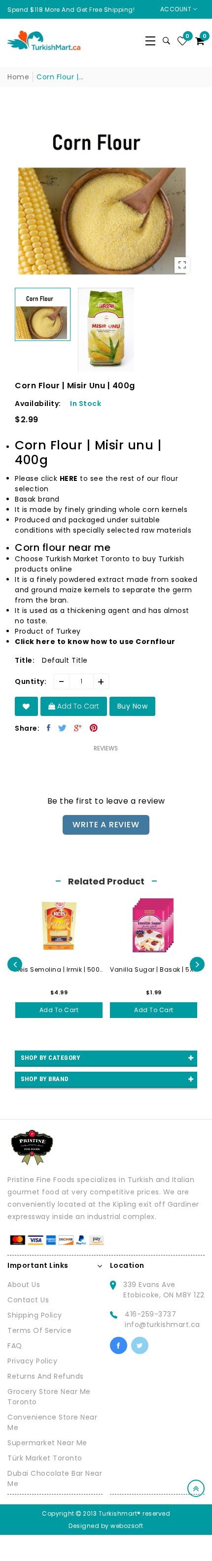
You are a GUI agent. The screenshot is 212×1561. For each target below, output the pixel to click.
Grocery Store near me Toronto (49, 1397)
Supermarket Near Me (47, 1443)
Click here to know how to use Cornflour (95, 641)
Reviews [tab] (106, 748)
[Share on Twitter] (62, 727)
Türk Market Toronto (44, 1458)
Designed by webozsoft (106, 1526)
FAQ (14, 1346)
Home (18, 77)
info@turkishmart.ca (162, 1324)
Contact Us (28, 1300)
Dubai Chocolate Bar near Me (54, 1478)
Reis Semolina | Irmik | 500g (59, 969)
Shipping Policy (34, 1315)
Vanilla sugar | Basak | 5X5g (154, 969)
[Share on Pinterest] (94, 727)
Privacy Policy (32, 1361)
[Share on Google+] (78, 727)
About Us (23, 1285)
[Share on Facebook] (49, 727)
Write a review (105, 824)
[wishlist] (26, 706)
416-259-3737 (150, 1314)
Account (176, 9)
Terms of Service (39, 1330)
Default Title (65, 660)
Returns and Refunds (45, 1376)
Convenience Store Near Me (52, 1422)
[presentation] (14, 964)
